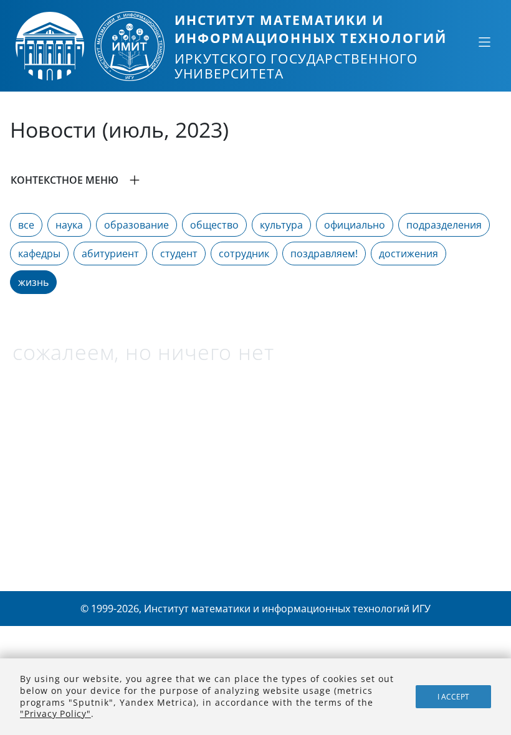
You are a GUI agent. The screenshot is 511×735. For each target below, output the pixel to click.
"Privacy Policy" (55, 713)
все (26, 225)
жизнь (33, 282)
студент (179, 253)
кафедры (39, 253)
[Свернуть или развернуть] (484, 42)
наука (69, 225)
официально (354, 225)
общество (214, 225)
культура (281, 225)
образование (136, 225)
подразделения (444, 225)
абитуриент (110, 253)
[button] (255, 180)
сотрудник (244, 253)
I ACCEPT (453, 696)
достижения (408, 253)
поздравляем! (324, 253)
